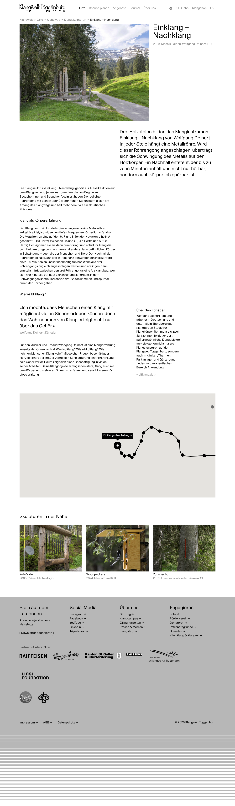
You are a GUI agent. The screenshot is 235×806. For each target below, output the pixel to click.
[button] (212, 406)
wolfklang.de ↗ (146, 374)
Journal (135, 8)
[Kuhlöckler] (51, 553)
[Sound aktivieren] (170, 8)
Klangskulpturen (75, 19)
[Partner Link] (33, 656)
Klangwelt (26, 19)
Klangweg (53, 19)
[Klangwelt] (42, 8)
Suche (184, 8)
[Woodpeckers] (117, 553)
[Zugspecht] (184, 553)
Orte (40, 19)
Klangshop (199, 8)
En (212, 8)
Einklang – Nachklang (104, 19)
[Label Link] (26, 698)
